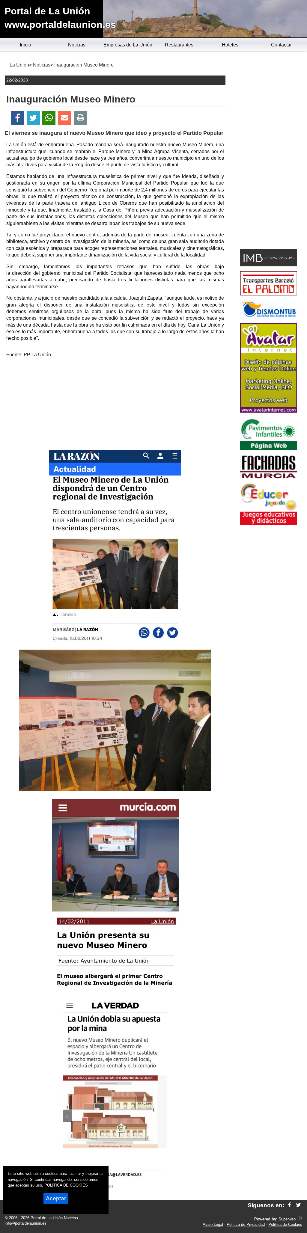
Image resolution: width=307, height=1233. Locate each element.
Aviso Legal (213, 1224)
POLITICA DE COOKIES (66, 1185)
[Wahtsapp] (49, 118)
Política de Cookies (285, 1224)
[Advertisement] (115, 405)
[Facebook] (17, 118)
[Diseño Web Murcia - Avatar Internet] (300, 1219)
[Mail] (64, 118)
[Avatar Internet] (268, 410)
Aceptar (56, 1198)
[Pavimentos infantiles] (268, 448)
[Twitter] (33, 118)
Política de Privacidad (246, 1224)
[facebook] (289, 1205)
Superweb (287, 1219)
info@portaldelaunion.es (25, 1223)
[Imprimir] (80, 118)
